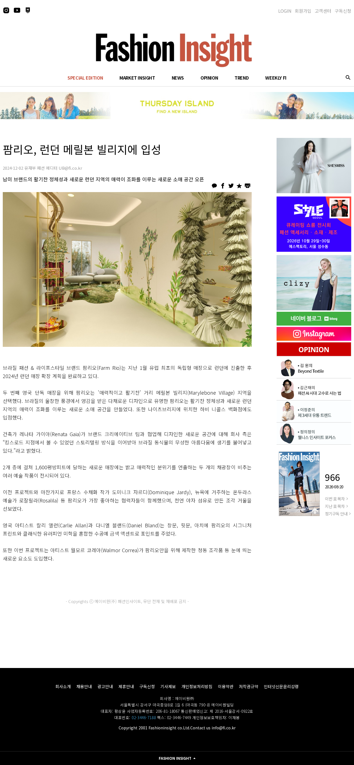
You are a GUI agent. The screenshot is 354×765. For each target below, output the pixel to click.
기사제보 (168, 686)
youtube (17, 10)
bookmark (239, 186)
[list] (314, 165)
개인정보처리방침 (196, 686)
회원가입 (303, 10)
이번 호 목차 (335, 499)
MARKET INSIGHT (137, 77)
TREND (242, 77)
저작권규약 (248, 686)
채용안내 (84, 686)
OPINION (209, 77)
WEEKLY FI (275, 77)
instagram (6, 10)
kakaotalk (214, 186)
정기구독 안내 (336, 514)
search (348, 77)
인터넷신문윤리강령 (281, 686)
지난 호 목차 (335, 506)
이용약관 (225, 686)
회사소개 (63, 686)
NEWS (178, 77)
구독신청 (343, 10)
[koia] (314, 224)
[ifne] (314, 282)
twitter (231, 186)
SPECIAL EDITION (85, 77)
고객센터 (323, 10)
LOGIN (284, 10)
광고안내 (105, 686)
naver (27, 10)
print (247, 186)
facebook (223, 186)
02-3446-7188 (144, 717)
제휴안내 (126, 686)
